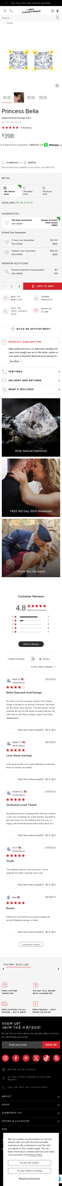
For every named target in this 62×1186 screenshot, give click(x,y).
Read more (12, 718)
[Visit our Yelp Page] (56, 1058)
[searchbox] (18, 658)
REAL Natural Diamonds (31, 450)
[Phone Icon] (11, 11)
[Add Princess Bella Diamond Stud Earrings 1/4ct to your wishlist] (5, 298)
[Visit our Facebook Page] (17, 1058)
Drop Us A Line (46, 310)
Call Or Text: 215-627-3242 (19, 311)
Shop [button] (5, 1104)
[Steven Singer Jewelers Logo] (31, 11)
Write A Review (31, 644)
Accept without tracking (29, 1171)
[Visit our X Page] (38, 1058)
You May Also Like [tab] (16, 964)
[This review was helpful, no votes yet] (47, 730)
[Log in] (52, 11)
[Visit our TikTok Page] (48, 1058)
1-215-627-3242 (38, 1087)
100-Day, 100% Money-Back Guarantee (31, 3)
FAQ (4, 1129)
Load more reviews (31, 944)
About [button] (7, 1096)
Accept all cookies (29, 1163)
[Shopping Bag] (58, 11)
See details (17, 224)
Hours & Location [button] (15, 1121)
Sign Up (51, 1045)
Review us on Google (21, 1070)
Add (56, 273)
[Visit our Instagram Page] (7, 1058)
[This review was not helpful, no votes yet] (52, 730)
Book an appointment (34, 329)
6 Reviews (26, 128)
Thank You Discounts (31, 571)
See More (15, 361)
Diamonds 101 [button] (12, 1113)
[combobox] (28, 18)
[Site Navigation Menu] (5, 11)
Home (10, 23)
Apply (55, 244)
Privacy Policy (35, 1155)
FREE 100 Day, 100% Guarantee (31, 511)
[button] (4, 969)
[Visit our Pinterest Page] (27, 1058)
